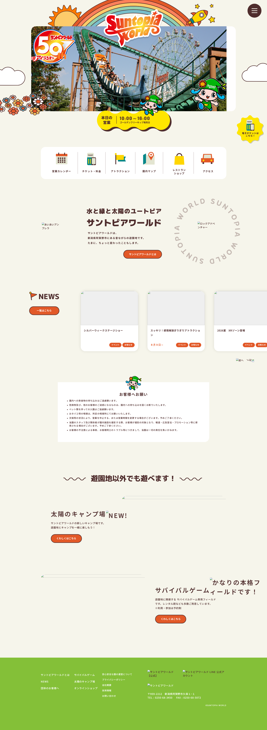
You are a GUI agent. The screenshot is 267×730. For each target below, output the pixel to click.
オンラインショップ (86, 688)
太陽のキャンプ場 (84, 681)
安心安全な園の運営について (117, 674)
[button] (254, 11)
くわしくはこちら (66, 538)
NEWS (45, 681)
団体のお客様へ (50, 688)
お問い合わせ (109, 695)
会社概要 (106, 685)
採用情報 (106, 690)
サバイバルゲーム (84, 675)
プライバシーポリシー (113, 679)
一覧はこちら (44, 310)
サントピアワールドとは (142, 254)
